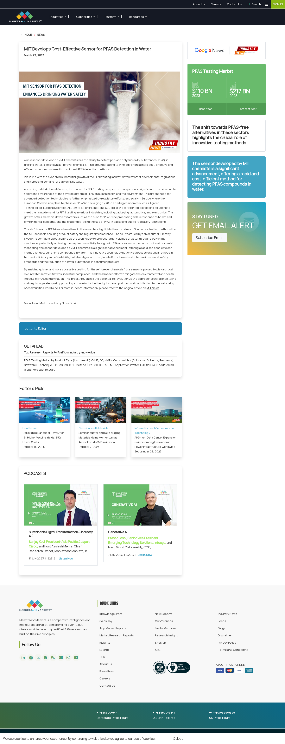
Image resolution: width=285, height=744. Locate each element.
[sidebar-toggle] (267, 4)
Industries (59, 16)
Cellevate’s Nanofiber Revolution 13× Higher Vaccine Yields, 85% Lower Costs (43, 437)
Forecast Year (247, 109)
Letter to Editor (35, 328)
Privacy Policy (227, 642)
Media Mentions (165, 628)
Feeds (222, 621)
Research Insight (166, 635)
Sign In (278, 4)
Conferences (164, 621)
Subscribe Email (210, 237)
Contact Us (234, 4)
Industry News (227, 614)
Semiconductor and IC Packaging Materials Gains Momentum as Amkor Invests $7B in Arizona (100, 437)
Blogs (221, 628)
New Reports (163, 614)
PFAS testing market (108, 177)
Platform (113, 16)
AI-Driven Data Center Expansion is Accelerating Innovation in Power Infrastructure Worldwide (155, 442)
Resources (139, 16)
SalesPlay (105, 621)
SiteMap (160, 642)
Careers (216, 4)
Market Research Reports (116, 635)
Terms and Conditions (233, 650)
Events (104, 650)
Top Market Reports (112, 628)
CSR (102, 657)
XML (157, 650)
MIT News (153, 288)
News (41, 34)
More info (163, 738)
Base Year (205, 109)
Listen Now (66, 558)
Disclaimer (225, 635)
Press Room (107, 671)
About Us (199, 4)
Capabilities (87, 16)
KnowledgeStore (110, 614)
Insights (104, 642)
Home (28, 34)
